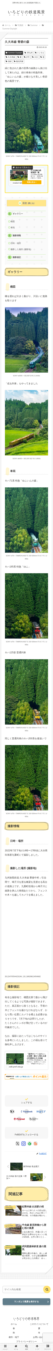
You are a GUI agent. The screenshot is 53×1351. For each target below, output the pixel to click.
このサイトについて (39, 1324)
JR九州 (30, 53)
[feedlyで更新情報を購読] (29, 1144)
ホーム (14, 1324)
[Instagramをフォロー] (23, 1144)
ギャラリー (18, 214)
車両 (13, 228)
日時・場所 (16, 243)
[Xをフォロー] (17, 1144)
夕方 (28, 57)
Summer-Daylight (15, 53)
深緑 (9, 61)
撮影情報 (17, 235)
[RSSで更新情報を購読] (35, 1144)
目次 (25, 203)
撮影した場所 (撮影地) (21, 249)
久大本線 (11, 57)
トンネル (40, 53)
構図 (13, 221)
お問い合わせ (39, 1337)
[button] (34, 1119)
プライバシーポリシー (26, 1341)
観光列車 (19, 61)
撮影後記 (17, 257)
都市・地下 (14, 1337)
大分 (36, 57)
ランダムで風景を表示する (26, 1301)
